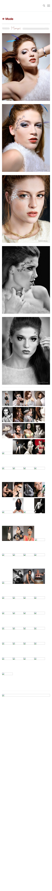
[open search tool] (44, 6)
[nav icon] (48, 5)
